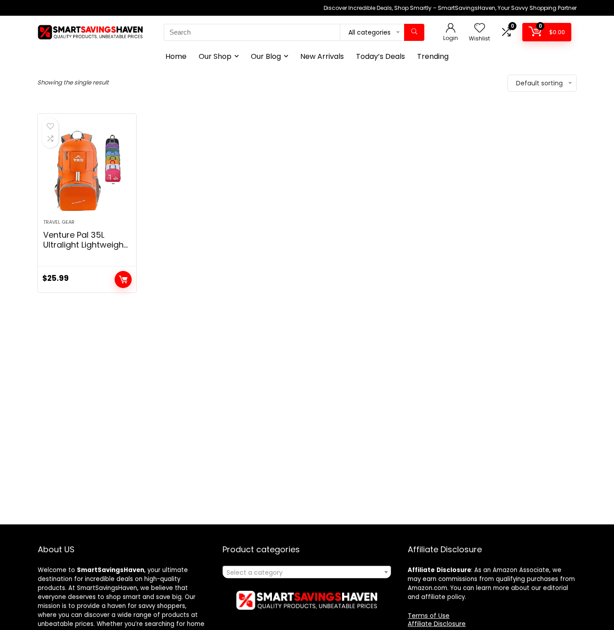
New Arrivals (322, 56)
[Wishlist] (479, 28)
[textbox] (307, 572)
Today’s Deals (380, 56)
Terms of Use (428, 615)
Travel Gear (59, 222)
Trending (433, 56)
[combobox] (306, 572)
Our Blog (266, 56)
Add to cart (123, 279)
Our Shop (215, 56)
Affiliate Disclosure (437, 623)
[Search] (414, 32)
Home (176, 56)
